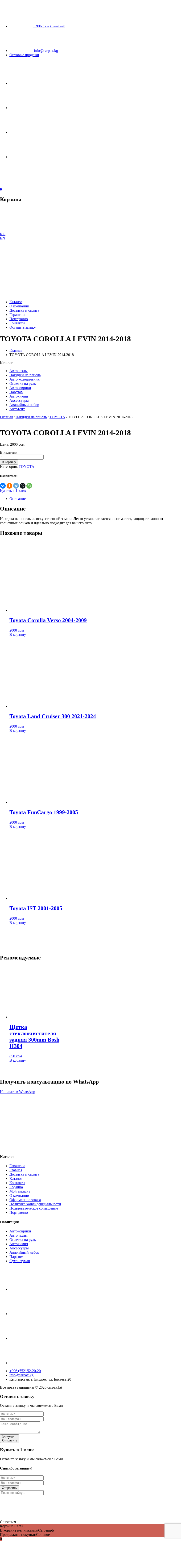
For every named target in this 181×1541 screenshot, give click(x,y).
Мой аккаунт (19, 1191)
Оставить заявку (22, 327)
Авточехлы (18, 371)
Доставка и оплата (24, 310)
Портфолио (18, 319)
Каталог (15, 302)
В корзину (9, 462)
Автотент (17, 409)
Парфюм (16, 392)
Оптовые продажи (24, 55)
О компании (19, 306)
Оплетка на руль (22, 383)
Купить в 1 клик (13, 491)
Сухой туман (19, 1261)
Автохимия (18, 396)
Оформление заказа (25, 1200)
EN (2, 238)
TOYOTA (57, 417)
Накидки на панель (25, 375)
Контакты (17, 323)
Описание (17, 499)
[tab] (95, 499)
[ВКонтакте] (3, 486)
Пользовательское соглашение (33, 1208)
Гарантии (17, 315)
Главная (15, 350)
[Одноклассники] (9, 486)
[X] (22, 486)
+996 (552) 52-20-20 (49, 26)
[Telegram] (16, 486)
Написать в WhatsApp (17, 1092)
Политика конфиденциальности (35, 1204)
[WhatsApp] (29, 486)
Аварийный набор (24, 405)
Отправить (9, 1438)
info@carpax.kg (45, 51)
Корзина (16, 1187)
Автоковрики (20, 388)
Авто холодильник (24, 379)
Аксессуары (19, 400)
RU (2, 234)
